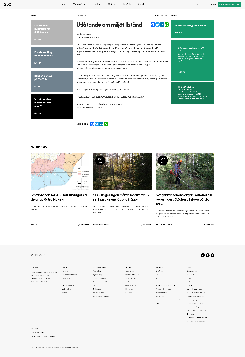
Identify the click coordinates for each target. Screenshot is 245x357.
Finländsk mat (98, 289)
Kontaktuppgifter (37, 332)
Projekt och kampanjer (164, 289)
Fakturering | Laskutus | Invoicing (43, 336)
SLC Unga (128, 292)
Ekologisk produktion (101, 282)
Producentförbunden (195, 303)
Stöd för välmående (132, 282)
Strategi (190, 285)
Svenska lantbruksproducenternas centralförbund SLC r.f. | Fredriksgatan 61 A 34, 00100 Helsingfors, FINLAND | (44, 277)
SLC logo (159, 275)
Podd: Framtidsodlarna (71, 282)
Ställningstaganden (194, 300)
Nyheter (34, 225)
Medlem (97, 4)
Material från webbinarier (166, 285)
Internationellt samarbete (197, 318)
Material (112, 4)
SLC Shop (159, 271)
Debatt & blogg (68, 285)
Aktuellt (62, 4)
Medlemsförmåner (132, 275)
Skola (158, 278)
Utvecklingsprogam (195, 289)
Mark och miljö (98, 292)
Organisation (192, 271)
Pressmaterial (161, 292)
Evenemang (66, 278)
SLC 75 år (191, 275)
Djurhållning (97, 275)
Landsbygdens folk (229, 4)
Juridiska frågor (131, 285)
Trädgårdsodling (100, 278)
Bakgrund (191, 282)
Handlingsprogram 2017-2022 (199, 296)
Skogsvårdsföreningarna (197, 310)
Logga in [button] (212, 4)
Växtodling (97, 271)
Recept (64, 292)
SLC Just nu (129, 289)
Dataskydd (160, 296)
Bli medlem (191, 314)
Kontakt (141, 4)
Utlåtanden (81, 16)
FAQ (157, 303)
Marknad (159, 282)
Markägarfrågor (131, 278)
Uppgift (190, 278)
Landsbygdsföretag (101, 296)
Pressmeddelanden (101, 225)
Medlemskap (130, 271)
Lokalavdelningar (194, 307)
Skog (95, 285)
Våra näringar (79, 4)
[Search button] (204, 4)
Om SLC (127, 4)
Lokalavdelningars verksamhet (168, 300)
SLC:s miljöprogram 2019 (197, 292)
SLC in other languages (196, 321)
